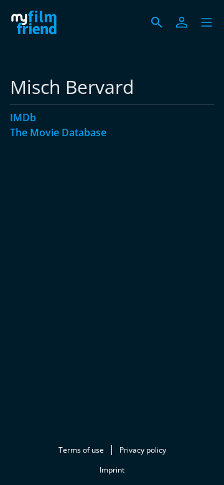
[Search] (156, 22)
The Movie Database (58, 132)
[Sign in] (181, 22)
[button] (206, 22)
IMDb (23, 117)
